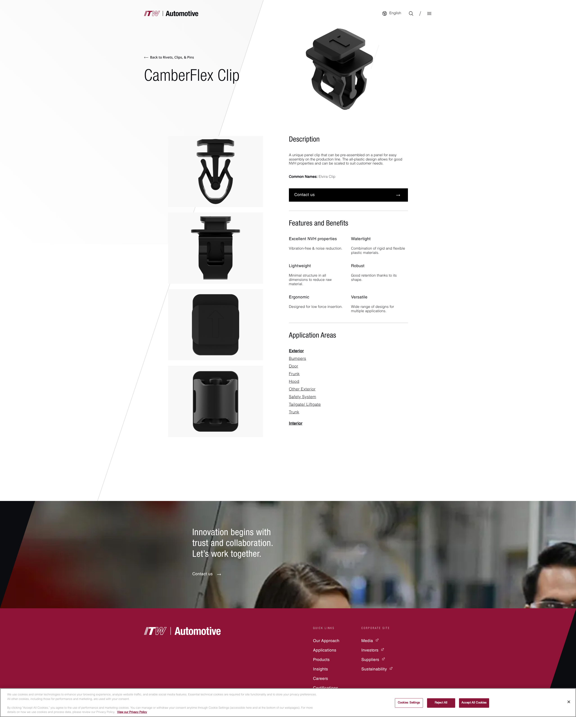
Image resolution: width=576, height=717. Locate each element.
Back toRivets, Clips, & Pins (172, 57)
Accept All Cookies (474, 702)
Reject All (441, 702)
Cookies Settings (409, 702)
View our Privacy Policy (132, 712)
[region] (288, 702)
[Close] (569, 702)
